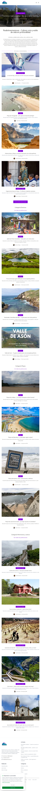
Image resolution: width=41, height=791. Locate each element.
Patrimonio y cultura (20, 188)
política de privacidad (6, 782)
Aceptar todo (12, 787)
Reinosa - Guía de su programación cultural (28, 754)
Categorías (23, 763)
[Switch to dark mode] (36, 3)
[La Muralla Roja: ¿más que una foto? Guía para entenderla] (20, 65)
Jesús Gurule (4, 768)
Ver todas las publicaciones (20, 210)
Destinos (20, 236)
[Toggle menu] (38, 2)
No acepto (13, 785)
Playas (20, 113)
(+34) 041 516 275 (6, 757)
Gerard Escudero (5, 766)
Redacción (4, 763)
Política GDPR (34, 779)
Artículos (23, 742)
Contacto (29, 779)
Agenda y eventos (20, 13)
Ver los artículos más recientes (20, 201)
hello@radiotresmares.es (7, 759)
